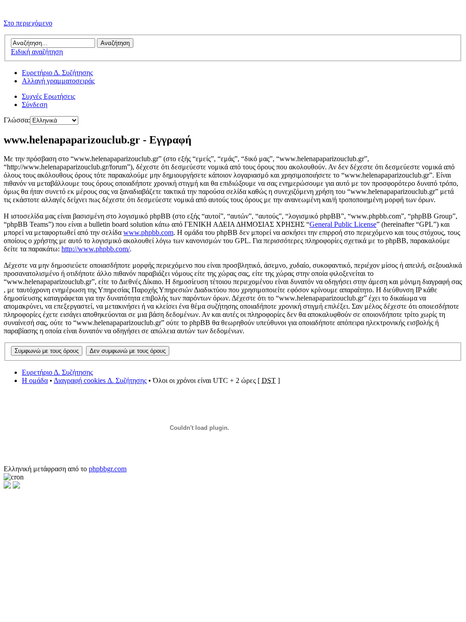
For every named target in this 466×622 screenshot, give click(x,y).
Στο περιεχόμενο (28, 23)
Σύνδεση (34, 104)
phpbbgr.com (108, 469)
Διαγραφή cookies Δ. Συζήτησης (100, 380)
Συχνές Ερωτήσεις (48, 96)
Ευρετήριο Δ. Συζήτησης (57, 72)
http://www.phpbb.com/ (95, 249)
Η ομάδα (35, 380)
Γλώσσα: (17, 120)
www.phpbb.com (148, 232)
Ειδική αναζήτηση (37, 52)
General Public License (342, 224)
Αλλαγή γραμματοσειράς (58, 81)
